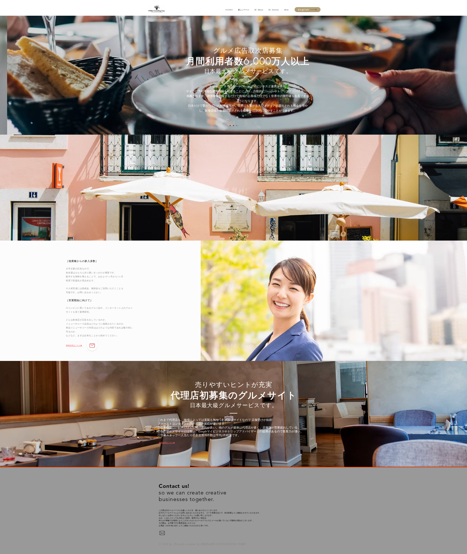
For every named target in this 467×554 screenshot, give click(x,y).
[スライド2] (233, 125)
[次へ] (447, 75)
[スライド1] (230, 125)
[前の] (20, 75)
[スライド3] (236, 125)
